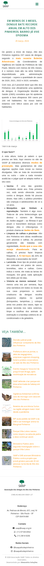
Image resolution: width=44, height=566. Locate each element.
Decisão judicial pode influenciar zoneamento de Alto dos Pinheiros (27, 343)
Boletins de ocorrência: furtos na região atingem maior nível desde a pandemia (26, 409)
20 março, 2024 (22, 41)
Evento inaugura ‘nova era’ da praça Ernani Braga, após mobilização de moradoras (26, 372)
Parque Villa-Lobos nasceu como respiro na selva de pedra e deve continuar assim (27, 434)
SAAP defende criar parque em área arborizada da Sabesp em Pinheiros (26, 384)
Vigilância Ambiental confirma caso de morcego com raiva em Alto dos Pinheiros (26, 397)
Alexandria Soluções (29, 562)
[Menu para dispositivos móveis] (37, 4)
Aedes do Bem (31, 230)
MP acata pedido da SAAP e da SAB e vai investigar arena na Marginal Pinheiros (26, 422)
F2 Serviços (25, 255)
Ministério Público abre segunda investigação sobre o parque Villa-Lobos (26, 447)
